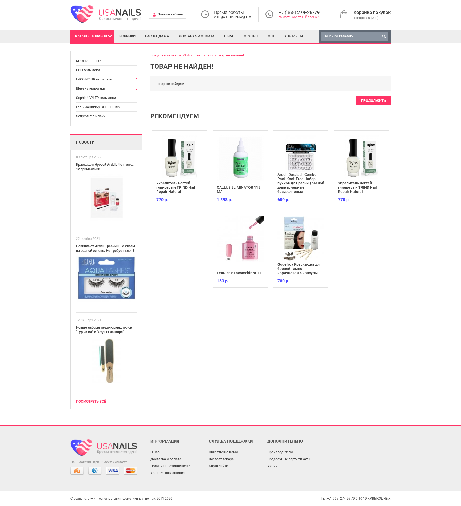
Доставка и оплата (196, 36)
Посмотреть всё (91, 401)
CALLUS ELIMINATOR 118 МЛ (238, 189)
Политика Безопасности (170, 466)
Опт (271, 36)
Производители (280, 452)
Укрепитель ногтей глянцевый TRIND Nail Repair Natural (175, 187)
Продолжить (373, 101)
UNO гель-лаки (88, 70)
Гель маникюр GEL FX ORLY (98, 107)
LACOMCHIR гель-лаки (94, 79)
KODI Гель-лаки (88, 61)
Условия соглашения (167, 473)
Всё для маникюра (165, 55)
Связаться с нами (223, 452)
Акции (272, 466)
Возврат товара (221, 459)
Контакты (293, 36)
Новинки (127, 36)
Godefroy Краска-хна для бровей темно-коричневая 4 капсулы (299, 268)
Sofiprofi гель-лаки (91, 116)
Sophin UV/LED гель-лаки (96, 98)
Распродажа (157, 36)
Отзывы (251, 36)
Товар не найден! (230, 55)
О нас (229, 36)
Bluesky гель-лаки (90, 88)
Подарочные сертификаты (288, 459)
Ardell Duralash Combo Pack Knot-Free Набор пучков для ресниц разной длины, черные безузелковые (300, 183)
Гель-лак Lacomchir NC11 (239, 273)
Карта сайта (218, 466)
